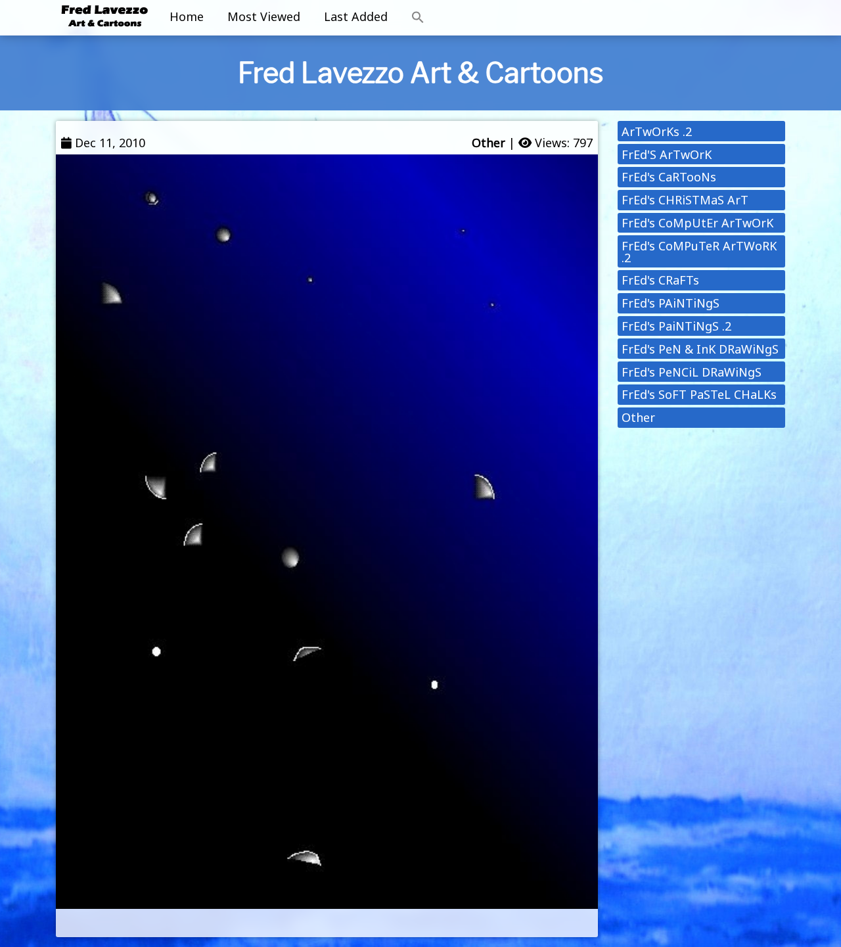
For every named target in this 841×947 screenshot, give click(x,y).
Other (488, 142)
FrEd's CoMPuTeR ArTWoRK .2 (699, 252)
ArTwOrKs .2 (657, 131)
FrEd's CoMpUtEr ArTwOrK (697, 223)
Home (187, 16)
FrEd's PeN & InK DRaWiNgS (700, 349)
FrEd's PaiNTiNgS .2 (676, 326)
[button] (417, 17)
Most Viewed (263, 16)
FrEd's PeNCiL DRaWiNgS (691, 372)
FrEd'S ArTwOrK (667, 154)
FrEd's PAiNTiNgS (670, 303)
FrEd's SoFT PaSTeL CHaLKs (699, 394)
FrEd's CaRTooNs (669, 177)
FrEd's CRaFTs (660, 280)
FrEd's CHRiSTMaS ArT (685, 200)
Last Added (356, 16)
